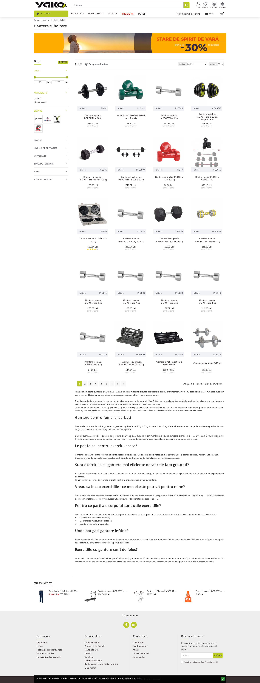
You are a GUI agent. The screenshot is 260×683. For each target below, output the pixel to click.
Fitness (43, 20)
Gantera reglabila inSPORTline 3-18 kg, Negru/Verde (207, 117)
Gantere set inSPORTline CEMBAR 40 (207, 178)
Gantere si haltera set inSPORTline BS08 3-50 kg (131, 178)
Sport (37, 171)
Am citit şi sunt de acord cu (201, 662)
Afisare (213, 64)
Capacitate (40, 155)
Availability (40, 92)
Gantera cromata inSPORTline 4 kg (207, 301)
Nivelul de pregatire (45, 148)
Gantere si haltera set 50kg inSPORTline (169, 363)
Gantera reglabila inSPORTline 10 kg (93, 116)
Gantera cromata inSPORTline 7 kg (131, 301)
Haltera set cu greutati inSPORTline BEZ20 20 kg (131, 363)
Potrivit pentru (43, 179)
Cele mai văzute (43, 583)
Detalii (138, 678)
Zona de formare (44, 163)
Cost (36, 70)
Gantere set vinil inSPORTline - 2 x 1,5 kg (169, 178)
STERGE (64, 62)
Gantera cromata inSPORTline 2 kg (93, 363)
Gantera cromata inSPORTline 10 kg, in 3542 (131, 240)
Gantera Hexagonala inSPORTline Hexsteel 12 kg (93, 178)
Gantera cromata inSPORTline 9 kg (93, 301)
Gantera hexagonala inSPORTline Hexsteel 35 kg (169, 240)
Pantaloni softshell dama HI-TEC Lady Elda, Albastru (64, 591)
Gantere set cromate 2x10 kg (207, 363)
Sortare (182, 64)
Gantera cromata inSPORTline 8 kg (169, 116)
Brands (38, 110)
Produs (38, 140)
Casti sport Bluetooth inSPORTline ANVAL (161, 591)
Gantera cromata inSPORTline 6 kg (169, 301)
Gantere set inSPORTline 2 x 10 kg (93, 240)
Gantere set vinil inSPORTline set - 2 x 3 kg (131, 116)
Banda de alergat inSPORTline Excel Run (112, 591)
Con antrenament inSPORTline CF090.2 (210, 591)
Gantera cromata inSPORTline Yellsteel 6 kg (207, 240)
